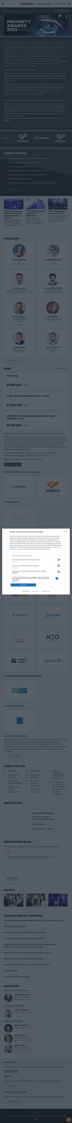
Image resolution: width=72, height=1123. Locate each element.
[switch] (57, 559)
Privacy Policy (46, 591)
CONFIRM (23, 585)
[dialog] (36, 561)
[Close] (66, 532)
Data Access (36, 591)
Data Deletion (26, 591)
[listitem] (36, 556)
